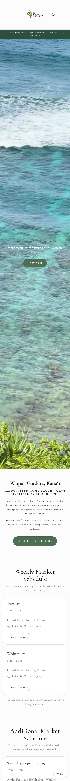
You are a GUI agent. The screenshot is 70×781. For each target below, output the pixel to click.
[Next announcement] (63, 34)
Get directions (19, 637)
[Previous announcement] (6, 34)
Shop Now (35, 263)
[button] (7, 14)
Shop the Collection (35, 541)
